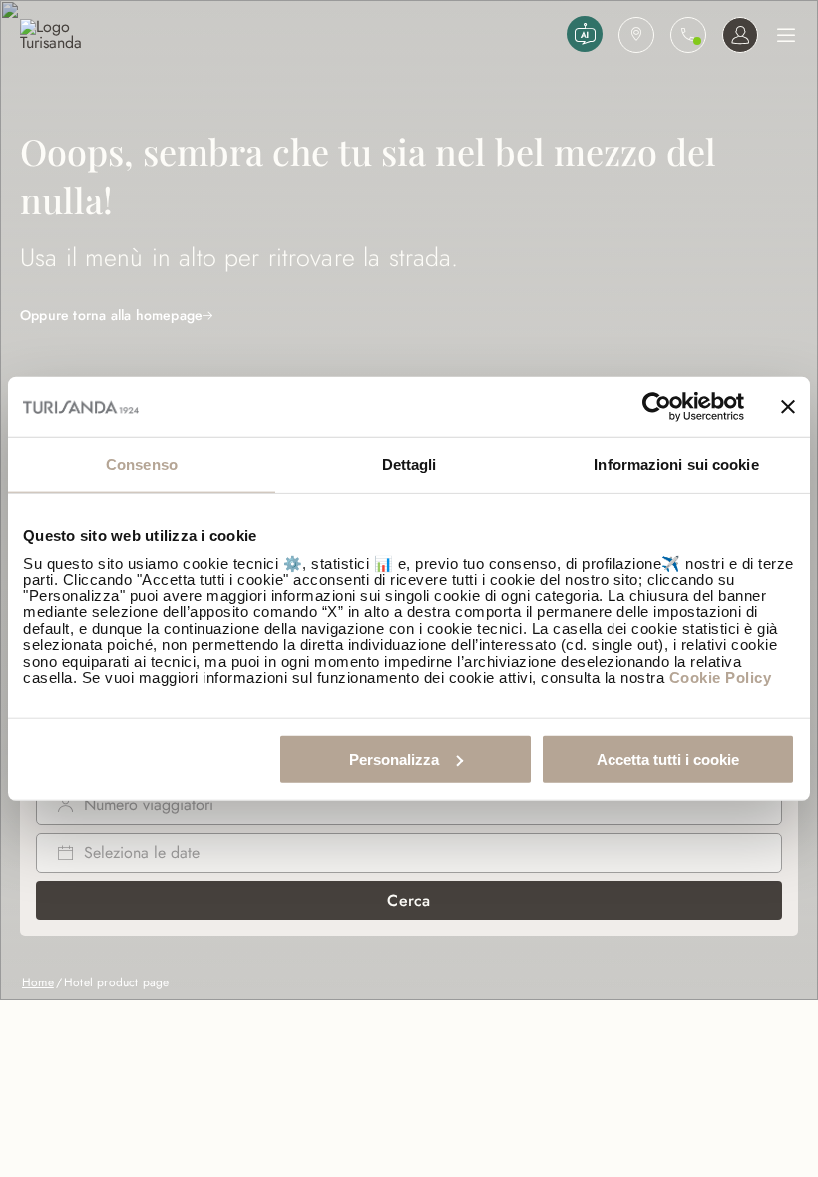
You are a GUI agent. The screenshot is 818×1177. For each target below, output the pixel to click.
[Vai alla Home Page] (289, 35)
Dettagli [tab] (409, 464)
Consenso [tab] (142, 464)
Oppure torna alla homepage (111, 315)
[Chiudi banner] (788, 407)
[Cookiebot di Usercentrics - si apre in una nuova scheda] (657, 407)
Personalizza (394, 758)
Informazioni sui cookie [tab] (676, 464)
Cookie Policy (720, 677)
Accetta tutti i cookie (668, 758)
